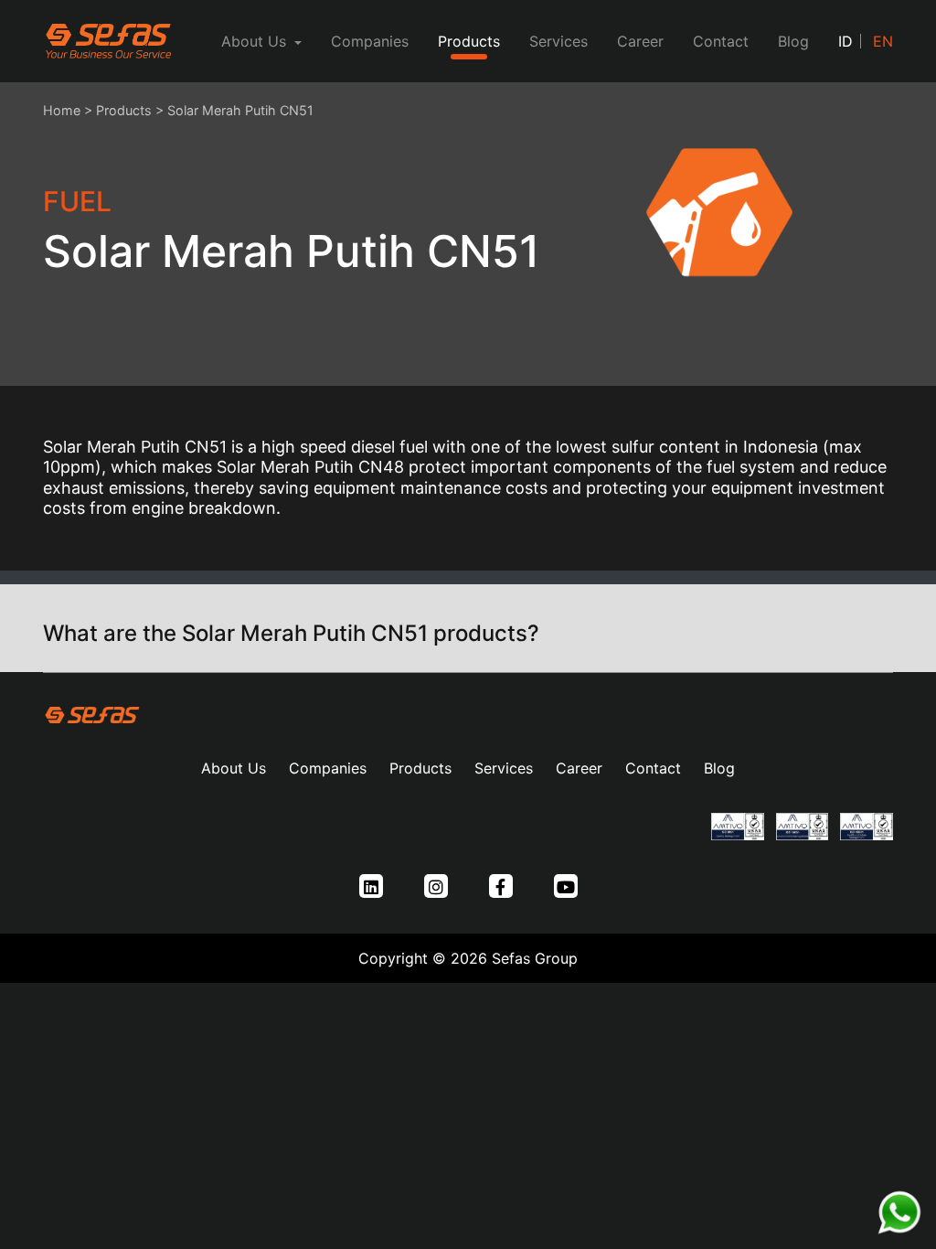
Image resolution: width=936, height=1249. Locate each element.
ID (845, 41)
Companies (370, 41)
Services (558, 41)
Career (640, 41)
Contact (721, 41)
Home (61, 110)
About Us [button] (256, 41)
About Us (233, 768)
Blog (793, 41)
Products (469, 41)
